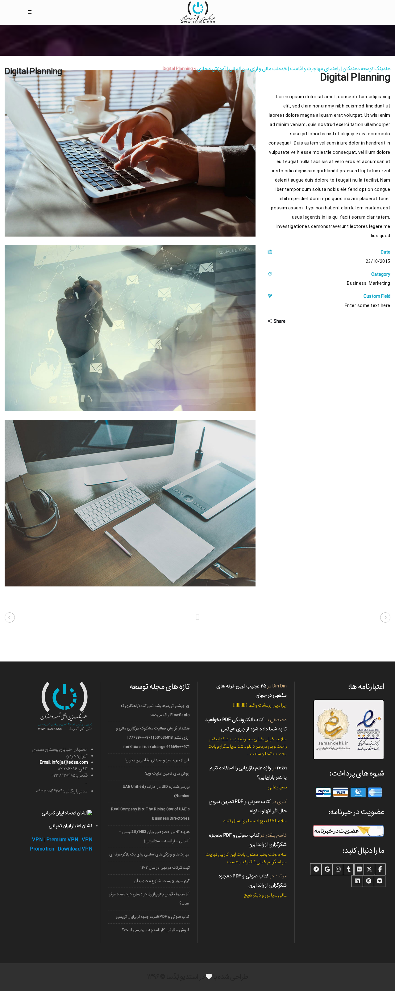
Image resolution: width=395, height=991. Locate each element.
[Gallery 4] (130, 235)
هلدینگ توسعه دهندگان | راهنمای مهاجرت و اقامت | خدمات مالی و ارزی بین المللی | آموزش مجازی (293, 69)
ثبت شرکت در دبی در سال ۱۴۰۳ (164, 868)
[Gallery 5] (130, 410)
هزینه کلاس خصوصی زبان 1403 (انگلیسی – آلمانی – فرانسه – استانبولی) (154, 836)
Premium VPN (62, 840)
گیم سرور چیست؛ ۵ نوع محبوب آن (161, 881)
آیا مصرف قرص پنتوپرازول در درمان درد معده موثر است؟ (149, 898)
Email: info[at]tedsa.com (64, 762)
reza (282, 768)
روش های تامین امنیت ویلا (167, 773)
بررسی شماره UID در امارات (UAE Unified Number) (156, 791)
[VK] (379, 881)
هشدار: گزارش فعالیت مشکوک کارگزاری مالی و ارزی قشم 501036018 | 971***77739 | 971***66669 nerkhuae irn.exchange (152, 737)
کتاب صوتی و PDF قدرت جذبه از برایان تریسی (152, 917)
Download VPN (75, 849)
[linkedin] (357, 881)
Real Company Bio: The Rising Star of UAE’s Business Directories (150, 813)
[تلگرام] (316, 869)
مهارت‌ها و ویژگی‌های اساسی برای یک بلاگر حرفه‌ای (149, 854)
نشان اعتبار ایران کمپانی (70, 825)
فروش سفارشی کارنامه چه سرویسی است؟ (155, 930)
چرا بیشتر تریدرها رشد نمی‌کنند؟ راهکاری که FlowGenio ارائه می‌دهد (154, 710)
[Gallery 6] (130, 585)
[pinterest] (368, 881)
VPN (37, 840)
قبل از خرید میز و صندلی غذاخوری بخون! (157, 760)
